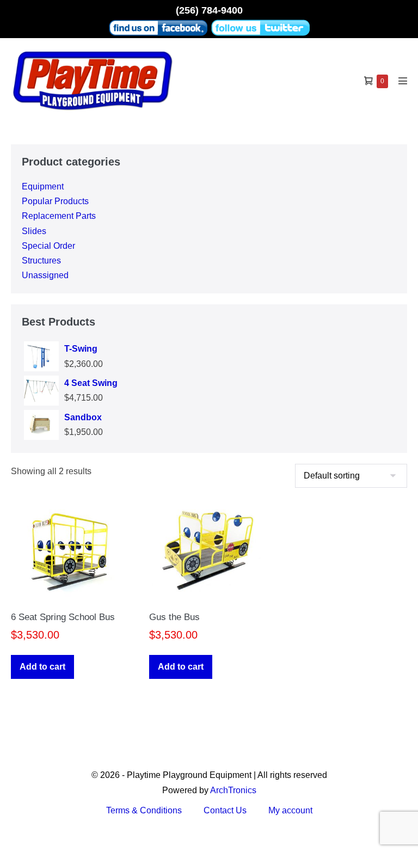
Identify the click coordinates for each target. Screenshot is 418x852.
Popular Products (55, 201)
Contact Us (225, 810)
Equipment (43, 186)
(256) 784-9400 (209, 10)
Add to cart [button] (42, 666)
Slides (34, 231)
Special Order (48, 245)
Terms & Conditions (144, 810)
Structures (41, 260)
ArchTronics (233, 790)
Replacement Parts (59, 215)
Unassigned (45, 275)
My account (290, 810)
